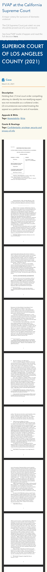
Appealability (13, 119)
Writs (22, 119)
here (16, 37)
